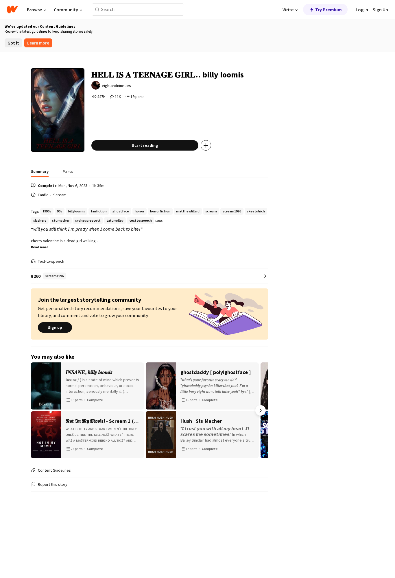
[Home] (12, 9)
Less (159, 220)
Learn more (38, 43)
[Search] (97, 9)
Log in (362, 9)
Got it (13, 43)
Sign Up (380, 9)
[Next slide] (260, 410)
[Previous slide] (38, 410)
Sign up (55, 327)
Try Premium (328, 9)
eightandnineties (116, 85)
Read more (39, 247)
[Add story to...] (206, 145)
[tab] (40, 173)
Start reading (145, 145)
